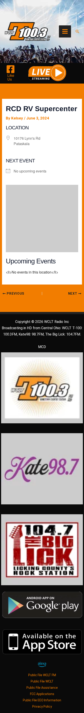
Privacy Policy (42, 706)
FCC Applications (42, 694)
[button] (77, 31)
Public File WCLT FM (42, 675)
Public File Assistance (42, 687)
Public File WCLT (42, 681)
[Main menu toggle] (65, 31)
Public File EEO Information (42, 700)
